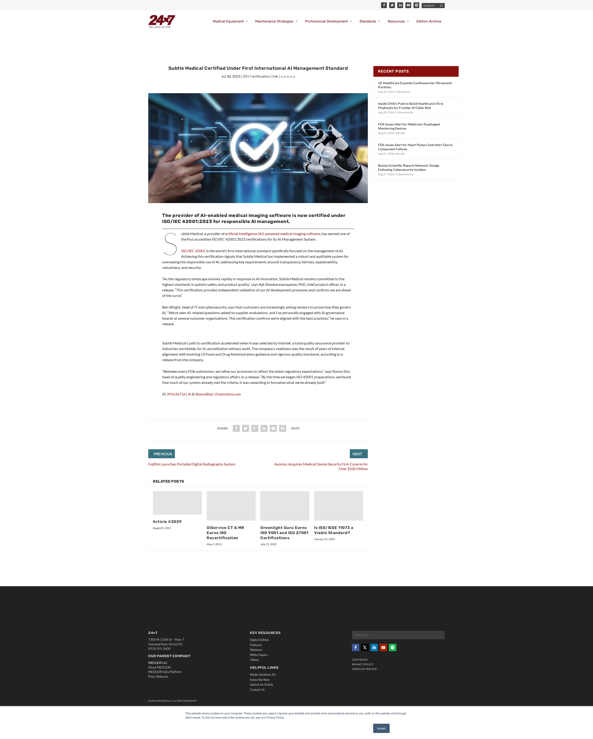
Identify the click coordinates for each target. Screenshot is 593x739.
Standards (368, 21)
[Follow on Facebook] (355, 647)
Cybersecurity (404, 112)
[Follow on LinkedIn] (374, 647)
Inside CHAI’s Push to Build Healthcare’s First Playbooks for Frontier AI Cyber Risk (410, 106)
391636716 (176, 394)
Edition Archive (428, 21)
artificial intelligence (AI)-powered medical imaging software (272, 233)
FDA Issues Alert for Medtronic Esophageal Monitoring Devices (409, 126)
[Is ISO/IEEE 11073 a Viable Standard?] (338, 506)
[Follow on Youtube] (383, 647)
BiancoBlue (204, 394)
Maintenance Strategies (274, 21)
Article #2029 (167, 521)
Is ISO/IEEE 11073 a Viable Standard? (333, 530)
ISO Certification (256, 76)
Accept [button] (381, 728)
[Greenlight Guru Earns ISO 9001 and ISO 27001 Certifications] (284, 506)
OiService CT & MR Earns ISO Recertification (225, 532)
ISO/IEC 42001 (193, 250)
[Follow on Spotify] (392, 647)
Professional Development (326, 21)
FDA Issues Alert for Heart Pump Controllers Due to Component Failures (415, 147)
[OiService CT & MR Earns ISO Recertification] (231, 506)
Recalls (400, 133)
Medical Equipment (228, 21)
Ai (189, 394)
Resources (396, 21)
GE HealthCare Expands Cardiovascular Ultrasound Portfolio (415, 85)
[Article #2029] (177, 503)
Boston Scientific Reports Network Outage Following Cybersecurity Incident (408, 167)
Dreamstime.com (228, 394)
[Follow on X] (365, 647)
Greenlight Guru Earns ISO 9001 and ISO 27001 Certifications (284, 532)
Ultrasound (403, 91)
